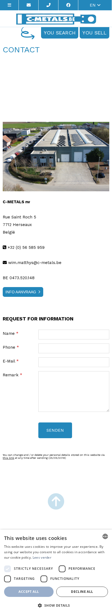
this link (8, 457)
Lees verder (42, 557)
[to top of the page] (56, 502)
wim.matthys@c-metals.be (34, 262)
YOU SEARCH (60, 33)
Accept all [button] (28, 591)
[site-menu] (9, 5)
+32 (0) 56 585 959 (25, 247)
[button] (56, 605)
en (93, 5)
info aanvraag (20, 292)
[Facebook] (68, 5)
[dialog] (56, 572)
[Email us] (29, 5)
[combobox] (105, 536)
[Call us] (48, 5)
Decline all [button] (82, 591)
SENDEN (55, 430)
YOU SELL (94, 33)
